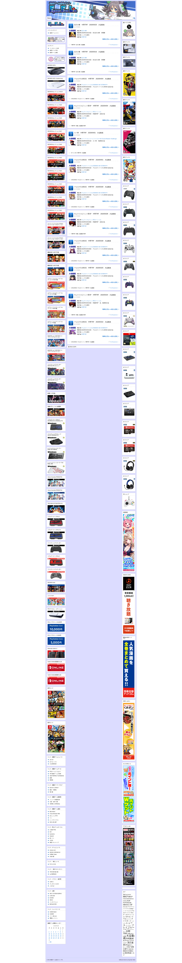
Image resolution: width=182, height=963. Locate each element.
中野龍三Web (53, 854)
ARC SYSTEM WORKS (56, 893)
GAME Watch (53, 912)
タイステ (129, 919)
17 (49, 936)
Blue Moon (52, 811)
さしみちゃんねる (54, 884)
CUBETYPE (53, 829)
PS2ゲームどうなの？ (55, 771)
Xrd (124, 906)
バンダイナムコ (54, 902)
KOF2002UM (127, 902)
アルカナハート (81, 98)
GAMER (52, 914)
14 (58, 934)
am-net (51, 759)
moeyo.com (53, 850)
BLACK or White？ (54, 787)
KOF (128, 901)
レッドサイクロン (54, 820)
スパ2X (74, 152)
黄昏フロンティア (54, 842)
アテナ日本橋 (129, 908)
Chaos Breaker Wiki (55, 813)
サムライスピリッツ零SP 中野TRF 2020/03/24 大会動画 (95, 295)
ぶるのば (52, 886)
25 (51, 938)
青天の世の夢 (53, 822)
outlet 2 (51, 881)
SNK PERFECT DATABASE (57, 775)
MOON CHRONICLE (55, 852)
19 (54, 936)
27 (56, 938)
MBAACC (126, 905)
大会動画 (83, 44)
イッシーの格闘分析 (55, 799)
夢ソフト (52, 838)
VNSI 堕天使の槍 (54, 872)
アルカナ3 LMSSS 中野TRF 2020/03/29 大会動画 (92, 187)
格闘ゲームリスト (54, 33)
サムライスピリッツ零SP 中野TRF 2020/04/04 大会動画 (95, 106)
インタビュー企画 (54, 48)
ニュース (128, 924)
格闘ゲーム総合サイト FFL (56, 959)
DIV (51, 832)
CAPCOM (52, 895)
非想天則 (130, 949)
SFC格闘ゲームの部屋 (55, 773)
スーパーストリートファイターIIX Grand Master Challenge (99, 138)
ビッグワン (128, 925)
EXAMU (52, 898)
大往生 (51, 840)
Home (49, 18)
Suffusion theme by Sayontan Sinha (127, 959)
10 (49, 934)
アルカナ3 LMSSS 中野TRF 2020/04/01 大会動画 (92, 160)
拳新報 (51, 780)
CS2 (124, 899)
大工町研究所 (53, 764)
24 (49, 938)
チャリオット (128, 920)
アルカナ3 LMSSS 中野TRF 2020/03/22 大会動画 (92, 322)
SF (72, 152)
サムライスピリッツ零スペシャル (91, 111)
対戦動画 (78, 27)
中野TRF (84, 37)
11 (51, 934)
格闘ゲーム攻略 (54, 52)
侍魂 (77, 125)
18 (51, 936)
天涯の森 (52, 856)
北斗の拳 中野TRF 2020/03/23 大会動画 (89, 25)
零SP (84, 125)
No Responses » (114, 44)
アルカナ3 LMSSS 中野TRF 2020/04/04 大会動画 (92, 79)
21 (58, 936)
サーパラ (131, 914)
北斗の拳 (84, 30)
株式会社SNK (53, 904)
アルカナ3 (128, 910)
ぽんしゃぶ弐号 (54, 815)
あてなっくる (53, 761)
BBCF (125, 896)
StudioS (52, 836)
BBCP (130, 897)
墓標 (51, 778)
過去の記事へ (73, 346)
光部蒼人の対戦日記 (55, 803)
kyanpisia (52, 834)
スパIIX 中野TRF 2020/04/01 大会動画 (88, 133)
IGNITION (129, 899)
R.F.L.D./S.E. (53, 864)
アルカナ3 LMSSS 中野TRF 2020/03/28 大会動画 (92, 241)
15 (60, 934)
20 (56, 936)
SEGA (51, 900)
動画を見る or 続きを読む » (111, 39)
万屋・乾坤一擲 (54, 801)
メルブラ (126, 929)
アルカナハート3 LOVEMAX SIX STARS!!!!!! (94, 84)
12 (54, 934)
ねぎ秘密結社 (53, 874)
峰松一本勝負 (53, 790)
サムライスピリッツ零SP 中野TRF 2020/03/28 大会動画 (95, 214)
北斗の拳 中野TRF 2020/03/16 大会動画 (89, 52)
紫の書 (51, 792)
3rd (124, 894)
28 (58, 938)
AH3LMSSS (74, 98)
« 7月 (50, 942)
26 (54, 938)
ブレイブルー (128, 926)
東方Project (126, 940)
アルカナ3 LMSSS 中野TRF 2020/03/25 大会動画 (92, 268)
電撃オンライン (54, 918)
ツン (51, 818)
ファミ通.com (53, 916)
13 (56, 934)
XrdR (126, 906)
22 (60, 936)
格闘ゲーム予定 (54, 50)
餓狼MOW (126, 951)
